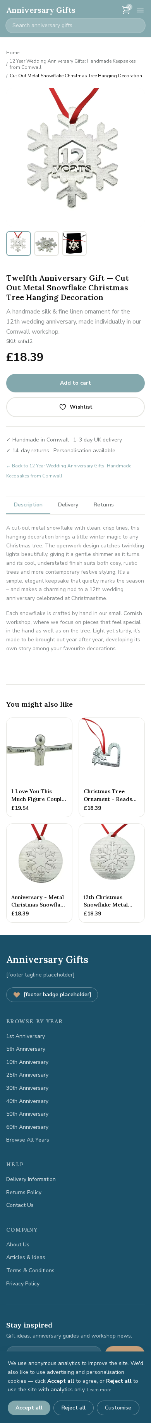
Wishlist (81, 407)
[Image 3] (83, 221)
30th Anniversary (27, 1088)
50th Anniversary (27, 1114)
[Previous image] (16, 157)
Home (12, 52)
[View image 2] (46, 243)
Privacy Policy (22, 1283)
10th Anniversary (27, 1062)
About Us (17, 1244)
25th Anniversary (27, 1075)
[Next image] (135, 157)
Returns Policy (23, 1192)
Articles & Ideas (25, 1257)
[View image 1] (18, 243)
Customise (118, 1407)
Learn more (99, 1390)
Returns (104, 504)
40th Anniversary (27, 1101)
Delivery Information (31, 1179)
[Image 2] (78, 221)
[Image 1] (71, 221)
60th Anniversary (27, 1127)
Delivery (68, 504)
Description (28, 504)
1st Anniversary (25, 1036)
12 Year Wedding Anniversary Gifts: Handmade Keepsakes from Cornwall (73, 64)
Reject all (74, 1407)
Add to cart (75, 383)
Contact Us (20, 1205)
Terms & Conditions (30, 1270)
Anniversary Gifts (41, 10)
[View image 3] (74, 243)
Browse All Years (27, 1140)
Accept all (29, 1407)
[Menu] (140, 10)
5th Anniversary (25, 1049)
